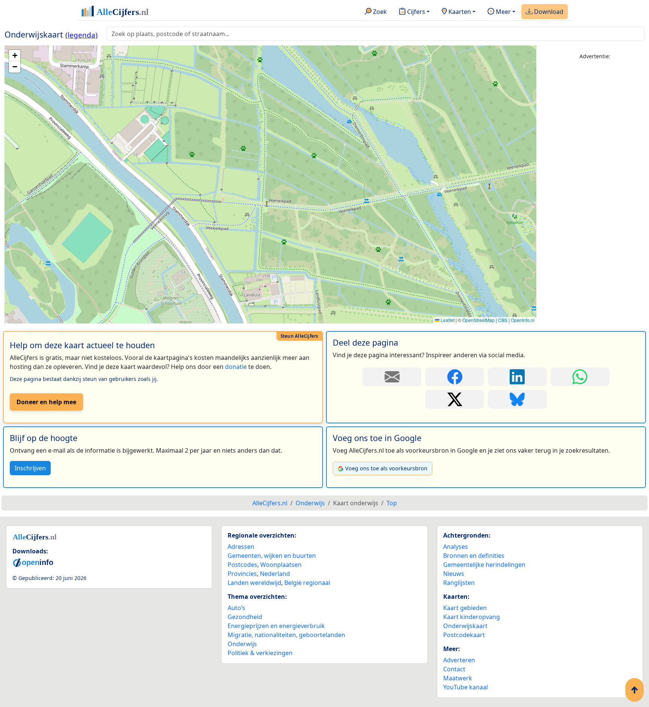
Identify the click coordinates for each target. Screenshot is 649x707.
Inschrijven (30, 468)
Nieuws (453, 574)
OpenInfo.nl (522, 320)
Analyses (455, 546)
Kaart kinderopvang (471, 617)
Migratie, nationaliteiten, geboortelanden (286, 635)
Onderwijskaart (465, 626)
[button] (14, 55)
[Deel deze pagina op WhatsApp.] (580, 376)
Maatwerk (457, 678)
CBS (502, 320)
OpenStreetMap (478, 320)
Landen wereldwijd (254, 583)
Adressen (241, 546)
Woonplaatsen (281, 564)
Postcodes (242, 564)
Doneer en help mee (46, 402)
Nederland (275, 574)
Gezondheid (245, 617)
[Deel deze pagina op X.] (454, 399)
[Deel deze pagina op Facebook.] (454, 376)
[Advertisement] (594, 179)
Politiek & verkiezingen (260, 653)
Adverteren (459, 660)
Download (548, 12)
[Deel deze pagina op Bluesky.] (517, 399)
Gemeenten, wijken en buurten (272, 555)
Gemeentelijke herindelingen (484, 564)
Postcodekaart (464, 635)
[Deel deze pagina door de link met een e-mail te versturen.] (391, 376)
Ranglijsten (459, 583)
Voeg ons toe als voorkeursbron (386, 468)
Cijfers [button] (415, 12)
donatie (236, 367)
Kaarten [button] (459, 12)
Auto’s (236, 608)
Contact (454, 669)
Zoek (379, 12)
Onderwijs (242, 644)
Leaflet (446, 320)
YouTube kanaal (465, 687)
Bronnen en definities (473, 555)
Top (391, 503)
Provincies (242, 574)
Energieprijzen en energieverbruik (276, 626)
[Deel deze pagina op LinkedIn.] (517, 376)
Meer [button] (502, 12)
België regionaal (307, 583)
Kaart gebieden (465, 608)
